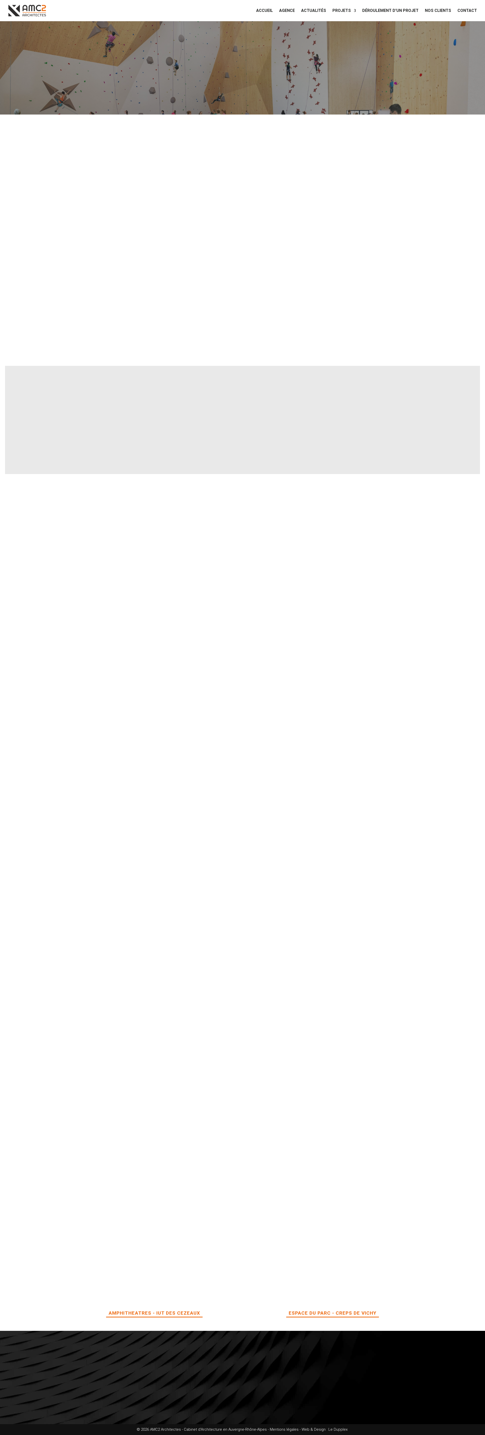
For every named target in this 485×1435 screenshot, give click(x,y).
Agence (287, 11)
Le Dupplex (338, 1429)
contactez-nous (135, 1405)
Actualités (313, 11)
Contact (467, 11)
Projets (341, 11)
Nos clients (438, 11)
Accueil (264, 11)
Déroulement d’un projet (390, 11)
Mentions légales (284, 1429)
